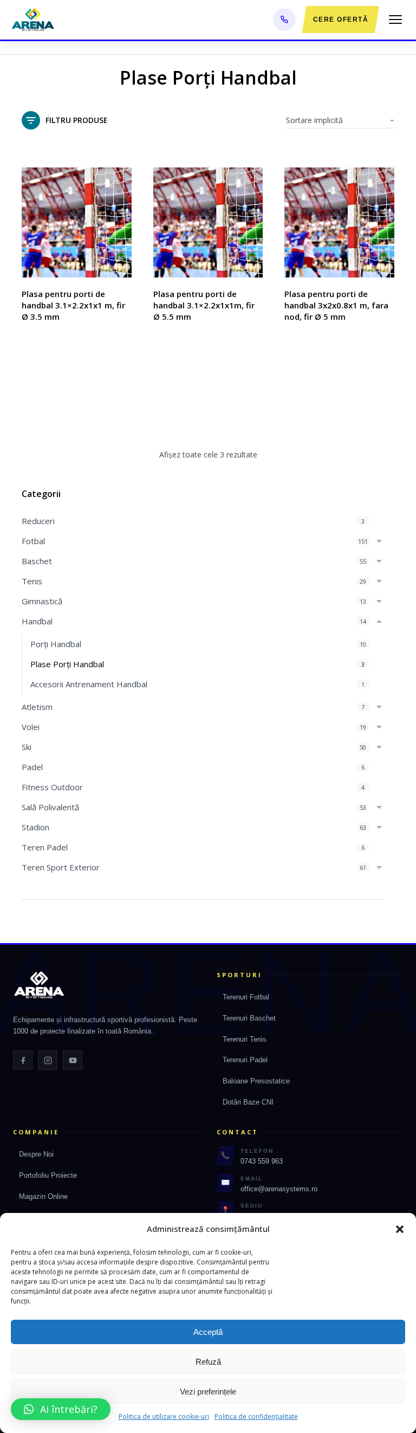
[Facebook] (22, 1060)
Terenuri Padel (245, 1060)
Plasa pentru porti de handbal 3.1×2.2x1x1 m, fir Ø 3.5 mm (73, 305)
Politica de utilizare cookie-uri (164, 1416)
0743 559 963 (261, 1161)
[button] (399, 1229)
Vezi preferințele (208, 1391)
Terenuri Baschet (249, 1018)
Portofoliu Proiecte (48, 1175)
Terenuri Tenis (244, 1039)
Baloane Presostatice (256, 1081)
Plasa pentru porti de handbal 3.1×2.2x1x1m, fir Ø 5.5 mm (204, 305)
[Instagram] (47, 1060)
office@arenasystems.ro (278, 1189)
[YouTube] (72, 1060)
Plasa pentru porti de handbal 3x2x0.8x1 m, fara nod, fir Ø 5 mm (336, 305)
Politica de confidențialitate (256, 1416)
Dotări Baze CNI (248, 1102)
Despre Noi (36, 1154)
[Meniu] (395, 19)
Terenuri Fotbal (246, 997)
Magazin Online (43, 1196)
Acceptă (208, 1332)
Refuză (208, 1361)
